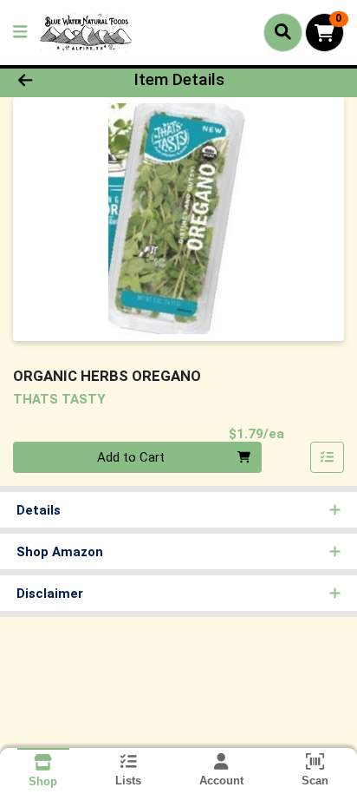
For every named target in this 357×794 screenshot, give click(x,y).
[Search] (283, 32)
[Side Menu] (20, 32)
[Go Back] (54, 80)
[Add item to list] (327, 457)
